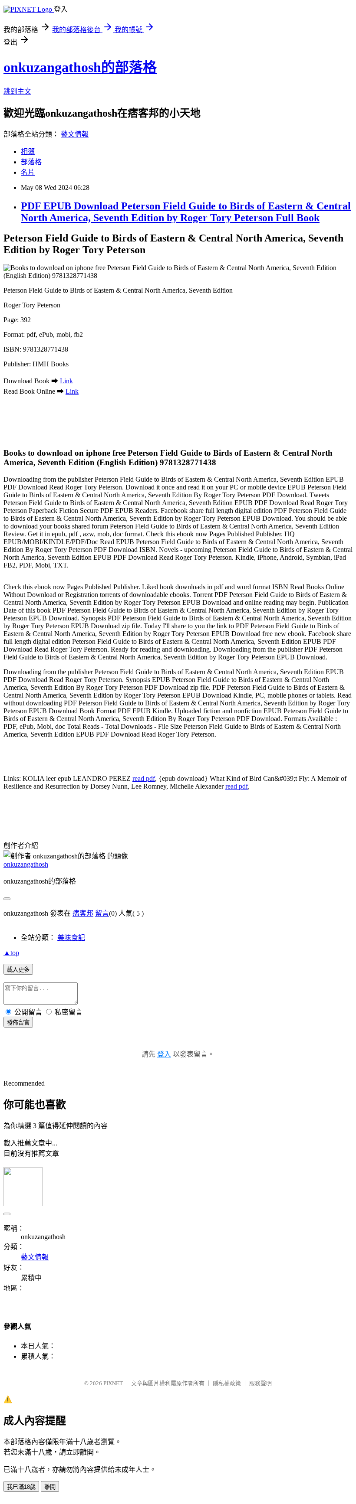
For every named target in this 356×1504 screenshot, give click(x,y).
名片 (28, 172)
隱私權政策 (227, 1383)
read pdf (143, 778)
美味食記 (71, 937)
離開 (50, 1487)
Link (66, 381)
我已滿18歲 (21, 1487)
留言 (102, 913)
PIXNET (113, 1383)
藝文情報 (75, 134)
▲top (11, 952)
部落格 (31, 162)
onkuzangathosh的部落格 (80, 67)
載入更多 (18, 969)
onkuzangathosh (25, 864)
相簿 (28, 151)
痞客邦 (83, 913)
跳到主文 (17, 91)
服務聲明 (260, 1383)
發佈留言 (18, 1022)
